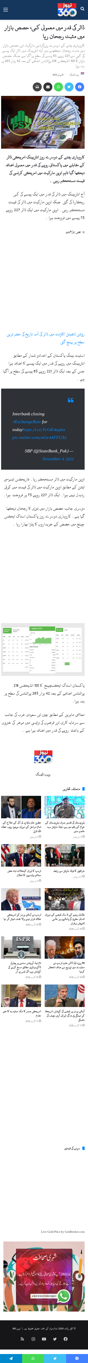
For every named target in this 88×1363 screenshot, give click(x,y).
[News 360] (67, 10)
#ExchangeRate (26, 422)
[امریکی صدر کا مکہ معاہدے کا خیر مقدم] (21, 996)
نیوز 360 (16, 1328)
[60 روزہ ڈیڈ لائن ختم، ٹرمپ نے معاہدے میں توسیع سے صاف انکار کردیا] (65, 947)
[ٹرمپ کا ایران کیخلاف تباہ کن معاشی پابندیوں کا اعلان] (21, 855)
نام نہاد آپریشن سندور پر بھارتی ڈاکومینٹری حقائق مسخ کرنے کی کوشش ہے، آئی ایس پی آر (24, 967)
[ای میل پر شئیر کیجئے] (47, 86)
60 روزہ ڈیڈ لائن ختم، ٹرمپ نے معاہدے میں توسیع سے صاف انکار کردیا (67, 967)
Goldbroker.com (75, 1231)
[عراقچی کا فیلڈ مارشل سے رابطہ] (65, 855)
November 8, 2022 (57, 459)
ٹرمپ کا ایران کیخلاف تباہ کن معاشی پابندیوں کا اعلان (24, 873)
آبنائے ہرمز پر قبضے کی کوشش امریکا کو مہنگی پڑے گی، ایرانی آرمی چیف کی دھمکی (65, 1015)
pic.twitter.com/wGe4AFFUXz (39, 437)
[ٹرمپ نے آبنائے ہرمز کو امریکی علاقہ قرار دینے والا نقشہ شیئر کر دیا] (21, 899)
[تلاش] (82, 12)
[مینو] (5, 12)
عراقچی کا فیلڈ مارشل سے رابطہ (69, 871)
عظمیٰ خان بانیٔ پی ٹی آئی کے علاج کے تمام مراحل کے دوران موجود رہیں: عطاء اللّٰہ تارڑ (21, 827)
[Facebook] (79, 86)
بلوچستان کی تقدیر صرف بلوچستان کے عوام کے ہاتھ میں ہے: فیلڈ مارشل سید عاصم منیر (65, 827)
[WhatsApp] (58, 86)
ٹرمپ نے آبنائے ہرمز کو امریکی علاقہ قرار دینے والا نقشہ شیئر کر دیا (22, 917)
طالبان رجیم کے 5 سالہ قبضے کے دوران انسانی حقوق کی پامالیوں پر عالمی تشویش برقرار (65, 919)
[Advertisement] (44, 284)
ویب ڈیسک (74, 75)
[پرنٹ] (37, 86)
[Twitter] (69, 86)
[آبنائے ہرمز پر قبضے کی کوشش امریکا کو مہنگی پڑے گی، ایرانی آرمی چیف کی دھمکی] (65, 996)
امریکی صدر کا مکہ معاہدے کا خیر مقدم (22, 1013)
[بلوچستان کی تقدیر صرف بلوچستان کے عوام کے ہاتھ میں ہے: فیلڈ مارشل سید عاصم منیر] (65, 807)
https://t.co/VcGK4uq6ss (44, 430)
